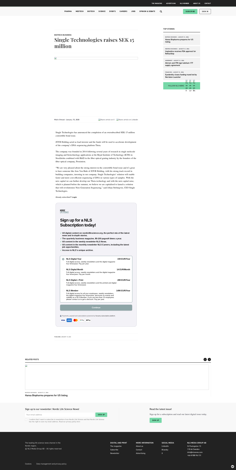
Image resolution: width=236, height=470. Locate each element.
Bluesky (165, 449)
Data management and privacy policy (51, 464)
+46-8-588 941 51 (194, 455)
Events (112, 11)
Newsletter (114, 453)
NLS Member (184, 3)
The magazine (116, 446)
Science (101, 11)
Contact (208, 3)
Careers (123, 11)
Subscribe (190, 11)
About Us (196, 3)
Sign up (101, 415)
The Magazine (157, 3)
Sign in (205, 11)
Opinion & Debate (147, 11)
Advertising (171, 3)
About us (139, 446)
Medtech (80, 11)
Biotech (91, 11)
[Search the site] (161, 11)
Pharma (68, 11)
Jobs (133, 11)
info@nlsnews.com (195, 452)
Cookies (28, 464)
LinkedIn (165, 446)
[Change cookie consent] (232, 466)
